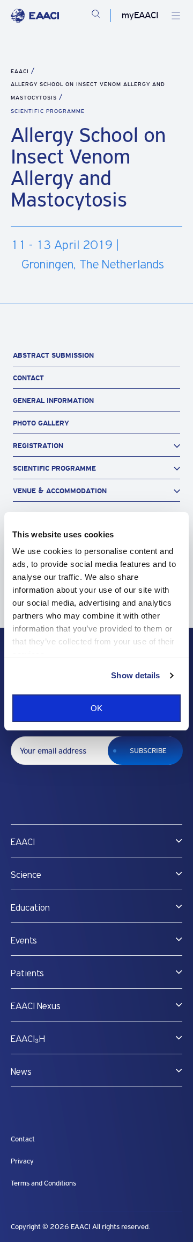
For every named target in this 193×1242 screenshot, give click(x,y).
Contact (28, 377)
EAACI (20, 71)
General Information (53, 400)
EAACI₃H (28, 1039)
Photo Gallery (41, 423)
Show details (135, 675)
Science (26, 875)
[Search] (95, 15)
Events (24, 941)
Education (30, 908)
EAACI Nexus (36, 1006)
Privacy (22, 1161)
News (21, 1072)
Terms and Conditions (43, 1183)
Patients (27, 973)
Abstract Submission (53, 355)
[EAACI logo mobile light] (35, 15)
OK (96, 708)
